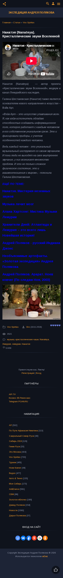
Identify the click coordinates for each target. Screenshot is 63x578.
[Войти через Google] (39, 538)
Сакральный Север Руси (21, 436)
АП (10, 425)
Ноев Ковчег (15, 468)
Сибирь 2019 (15, 441)
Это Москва (15, 452)
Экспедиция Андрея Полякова (31, 12)
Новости (13, 510)
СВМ (11, 494)
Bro (28, 327)
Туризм (12, 462)
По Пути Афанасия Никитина (23, 430)
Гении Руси (14, 446)
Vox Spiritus (28, 22)
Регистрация (28, 373)
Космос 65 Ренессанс (19, 398)
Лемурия (6, 344)
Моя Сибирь (15, 483)
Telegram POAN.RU (18, 401)
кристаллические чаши (27, 339)
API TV (12, 394)
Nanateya (44, 339)
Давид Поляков (17, 505)
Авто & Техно (15, 478)
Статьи (16, 22)
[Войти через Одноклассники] (45, 538)
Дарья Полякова (17, 515)
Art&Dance (14, 489)
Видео (12, 473)
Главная (6, 22)
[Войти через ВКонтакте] (23, 538)
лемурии (16, 344)
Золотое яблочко (17, 499)
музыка (10, 339)
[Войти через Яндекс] (34, 538)
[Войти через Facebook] (28, 538)
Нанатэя (26, 344)
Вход (38, 373)
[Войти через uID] (17, 538)
